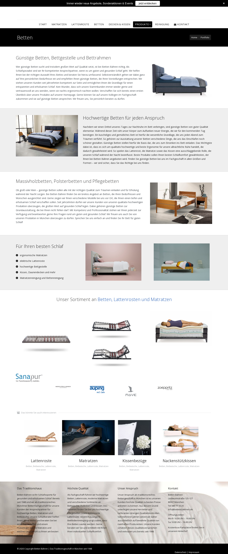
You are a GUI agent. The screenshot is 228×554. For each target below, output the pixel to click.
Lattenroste (41, 460)
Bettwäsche (38, 466)
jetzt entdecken (148, 3)
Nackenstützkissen (179, 460)
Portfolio (205, 37)
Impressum (194, 552)
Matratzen (41, 469)
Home (194, 37)
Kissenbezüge (135, 460)
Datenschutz (181, 552)
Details (41, 437)
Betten (29, 466)
